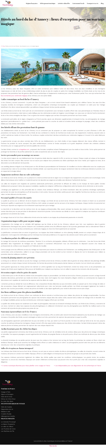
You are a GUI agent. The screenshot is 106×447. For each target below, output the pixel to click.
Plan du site (53, 446)
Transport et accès (92, 3)
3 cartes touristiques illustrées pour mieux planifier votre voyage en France (26, 366)
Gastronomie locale (78, 3)
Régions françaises (32, 3)
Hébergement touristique (47, 3)
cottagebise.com (24, 149)
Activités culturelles (64, 3)
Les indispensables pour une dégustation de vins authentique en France (78, 366)
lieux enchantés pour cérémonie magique (14, 96)
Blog (102, 3)
